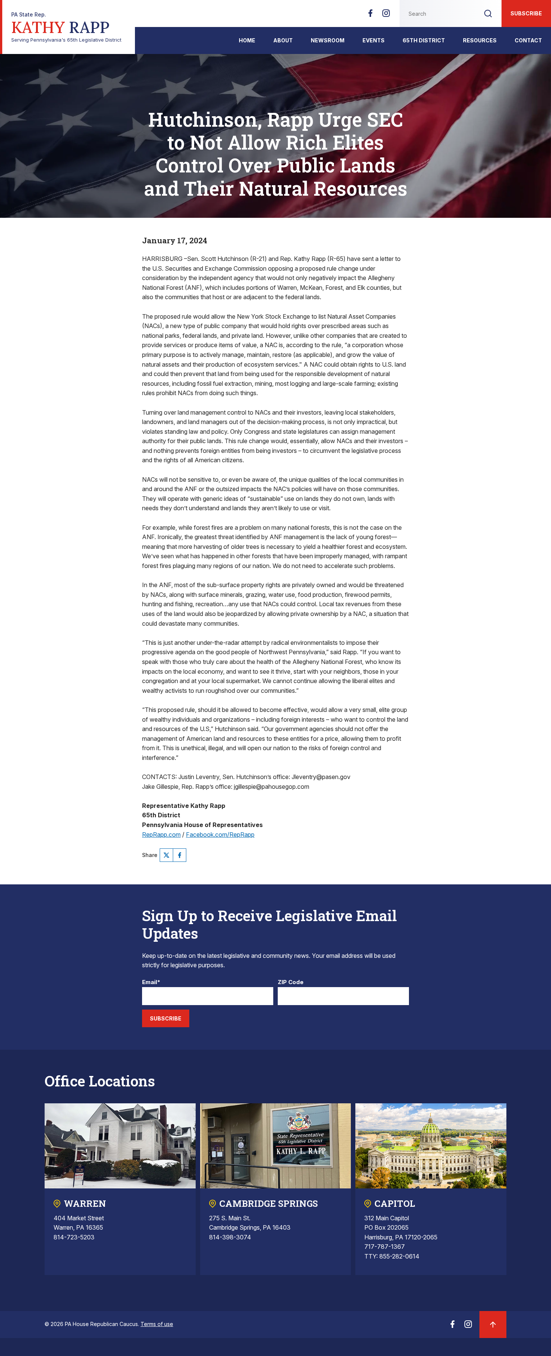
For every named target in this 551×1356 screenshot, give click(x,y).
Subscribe (526, 13)
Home (247, 40)
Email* (151, 982)
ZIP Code (291, 982)
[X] (166, 855)
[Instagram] (386, 15)
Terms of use (157, 1324)
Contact (528, 40)
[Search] (488, 13)
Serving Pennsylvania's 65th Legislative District (66, 27)
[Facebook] (370, 15)
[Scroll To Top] (492, 1324)
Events (373, 40)
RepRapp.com (161, 834)
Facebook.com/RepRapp (220, 834)
